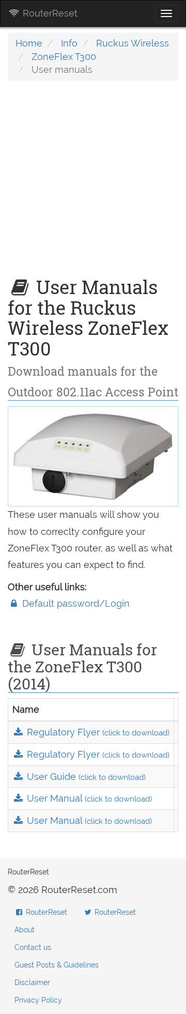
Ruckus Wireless (132, 43)
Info (69, 43)
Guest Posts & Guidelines (56, 965)
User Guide (85, 776)
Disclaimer (32, 982)
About (24, 930)
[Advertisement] (93, 184)
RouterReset (49, 13)
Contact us (32, 947)
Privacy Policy (38, 1000)
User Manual (88, 798)
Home (29, 43)
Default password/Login (75, 603)
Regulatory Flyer (96, 732)
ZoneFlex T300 (64, 56)
